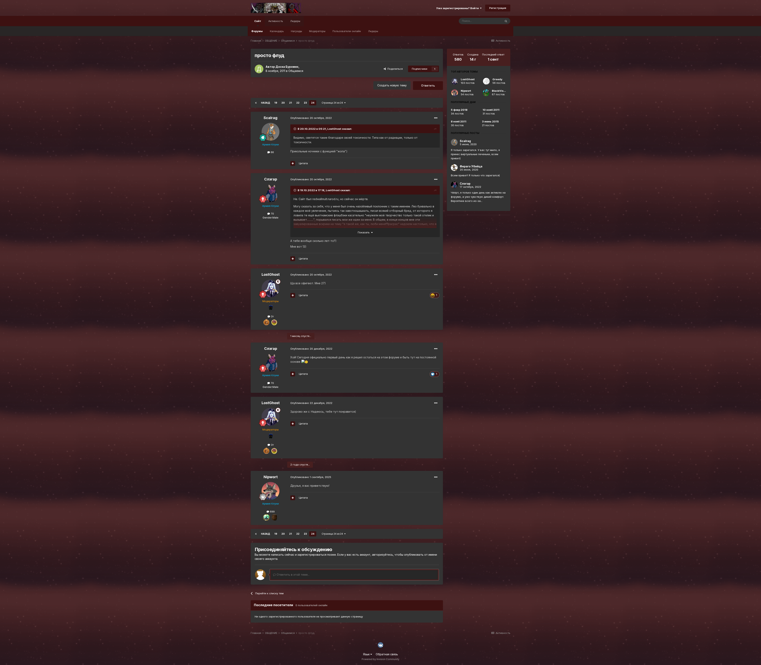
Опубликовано (311, 117)
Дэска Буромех (286, 66)
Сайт (257, 21)
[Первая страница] (256, 102)
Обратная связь (387, 654)
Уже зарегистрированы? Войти (458, 8)
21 (290, 102)
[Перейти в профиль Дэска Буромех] (259, 69)
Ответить (428, 85)
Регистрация (497, 8)
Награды (296, 31)
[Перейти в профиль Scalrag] (270, 132)
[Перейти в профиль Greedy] (486, 81)
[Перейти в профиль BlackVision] (486, 92)
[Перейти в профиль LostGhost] (270, 288)
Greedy (497, 79)
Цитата (303, 163)
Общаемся (295, 71)
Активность (275, 21)
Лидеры (373, 31)
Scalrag (270, 118)
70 (272, 213)
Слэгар (270, 179)
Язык (366, 654)
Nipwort (271, 477)
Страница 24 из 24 (333, 102)
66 (272, 152)
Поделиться (394, 68)
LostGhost (334, 128)
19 (275, 102)
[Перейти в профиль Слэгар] (270, 193)
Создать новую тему (392, 85)
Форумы (257, 31)
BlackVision (500, 90)
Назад (265, 102)
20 (283, 102)
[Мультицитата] (292, 163)
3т (272, 316)
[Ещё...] (436, 118)
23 (305, 102)
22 (297, 102)
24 (312, 102)
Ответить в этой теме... (293, 574)
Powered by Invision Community (380, 659)
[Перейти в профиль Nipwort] (270, 491)
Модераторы (317, 31)
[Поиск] (506, 21)
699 (272, 511)
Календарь (277, 31)
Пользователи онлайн (347, 31)
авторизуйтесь (382, 554)
